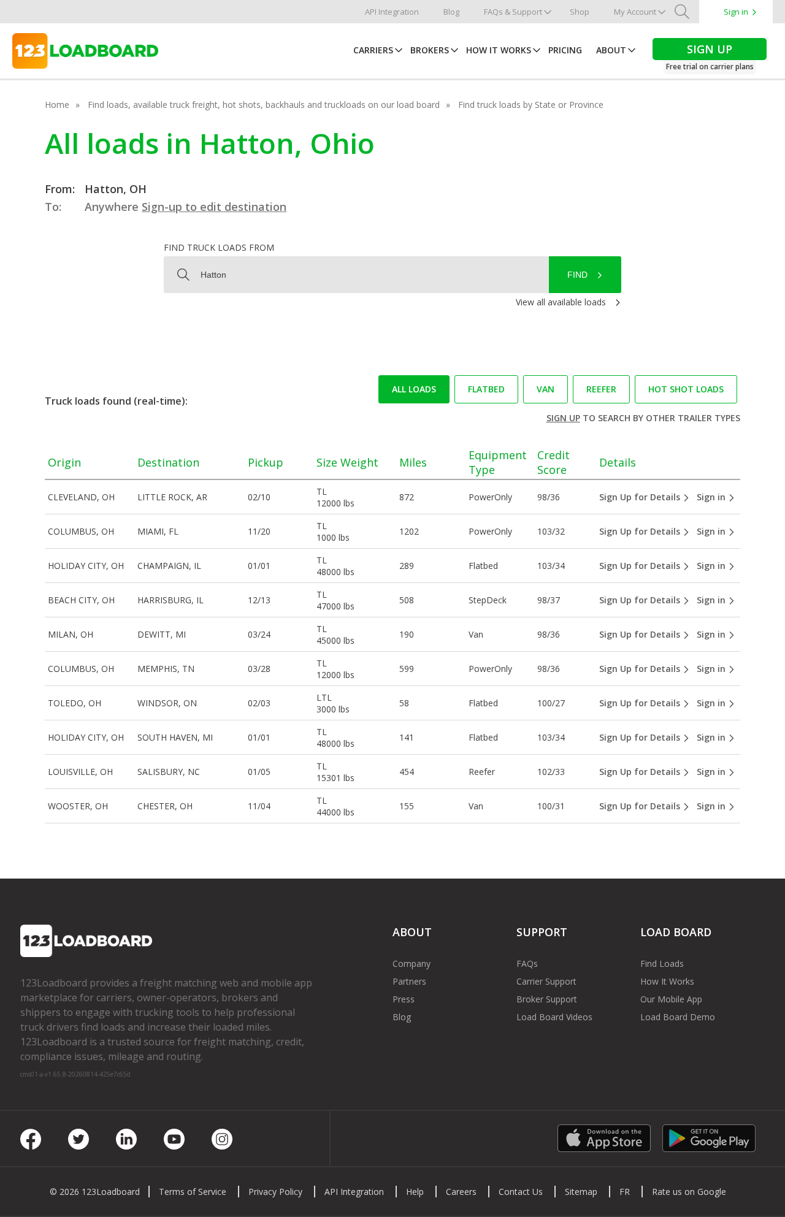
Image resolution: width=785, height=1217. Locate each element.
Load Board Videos (554, 1017)
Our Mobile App (671, 999)
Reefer (601, 389)
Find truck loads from (219, 247)
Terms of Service (192, 1191)
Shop (579, 11)
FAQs (527, 963)
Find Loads (662, 963)
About (611, 50)
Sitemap (581, 1191)
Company (411, 963)
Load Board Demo (677, 1017)
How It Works (498, 50)
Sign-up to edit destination (214, 206)
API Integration (392, 11)
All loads (414, 389)
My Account (635, 11)
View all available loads (561, 302)
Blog (451, 11)
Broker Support (546, 999)
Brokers (429, 50)
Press (403, 999)
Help (415, 1191)
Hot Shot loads (686, 389)
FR (624, 1191)
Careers (461, 1191)
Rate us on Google (689, 1191)
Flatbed (486, 389)
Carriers (373, 50)
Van (545, 389)
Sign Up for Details (641, 497)
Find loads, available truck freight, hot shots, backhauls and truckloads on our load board (264, 104)
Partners (409, 981)
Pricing (565, 50)
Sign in (736, 11)
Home (57, 104)
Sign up (563, 418)
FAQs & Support (513, 11)
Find (577, 275)
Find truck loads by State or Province (530, 104)
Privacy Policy (275, 1191)
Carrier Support (546, 981)
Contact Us (521, 1191)
